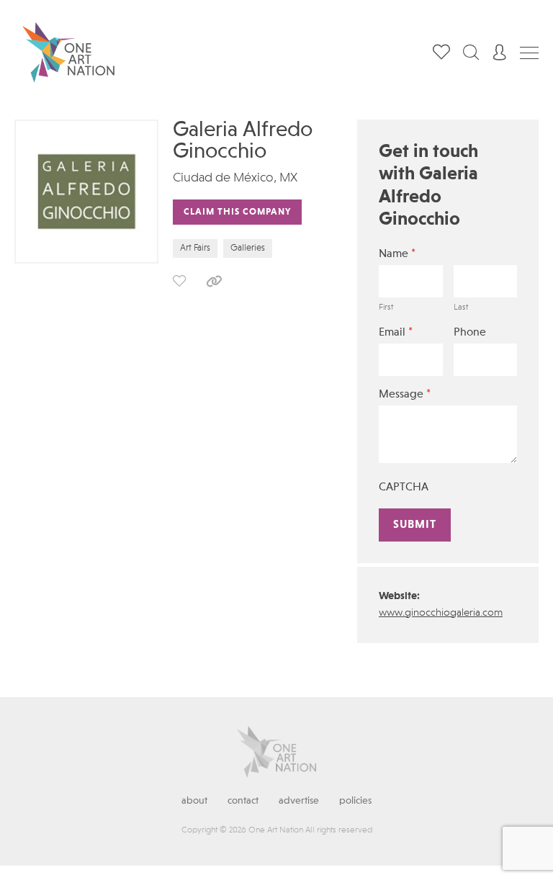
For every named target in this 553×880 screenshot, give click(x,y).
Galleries (247, 248)
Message (405, 394)
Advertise (299, 801)
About (194, 801)
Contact (243, 801)
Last (461, 307)
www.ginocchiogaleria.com (441, 613)
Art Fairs (195, 248)
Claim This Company (237, 212)
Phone (470, 332)
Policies (355, 801)
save (179, 281)
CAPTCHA (403, 487)
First (386, 307)
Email (396, 332)
